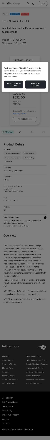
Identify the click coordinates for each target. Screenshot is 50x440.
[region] (25, 77)
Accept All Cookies (35, 84)
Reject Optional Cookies (14, 84)
